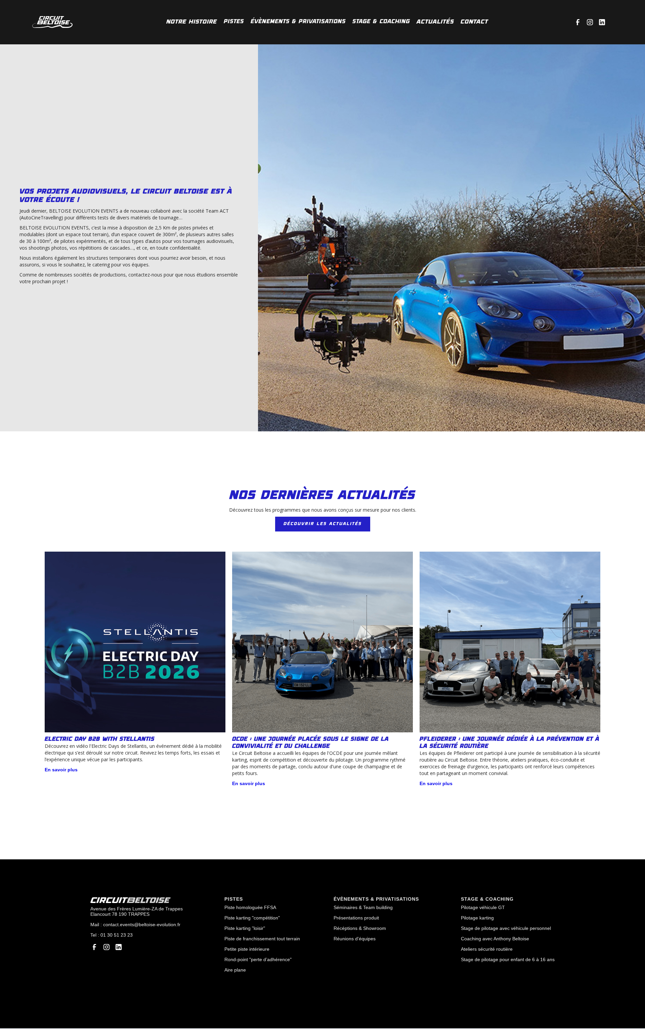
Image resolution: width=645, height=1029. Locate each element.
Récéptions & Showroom (360, 928)
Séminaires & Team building (363, 907)
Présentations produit (356, 917)
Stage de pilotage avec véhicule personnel (506, 928)
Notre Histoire (191, 22)
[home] (52, 22)
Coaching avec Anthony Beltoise (495, 938)
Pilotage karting (477, 917)
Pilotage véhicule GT (483, 907)
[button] (234, 22)
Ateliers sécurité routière (487, 949)
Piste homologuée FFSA (250, 907)
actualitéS (435, 22)
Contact (474, 22)
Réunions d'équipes (355, 938)
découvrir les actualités (323, 524)
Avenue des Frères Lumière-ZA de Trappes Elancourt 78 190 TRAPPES (136, 911)
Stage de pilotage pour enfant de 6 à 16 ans (508, 959)
